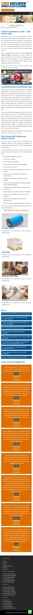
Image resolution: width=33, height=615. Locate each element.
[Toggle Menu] (31, 13)
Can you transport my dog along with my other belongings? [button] (14, 352)
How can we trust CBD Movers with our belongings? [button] (16, 314)
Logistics (5, 567)
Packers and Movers (7, 565)
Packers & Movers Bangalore (9, 574)
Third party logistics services (9, 608)
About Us (5, 562)
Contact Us (5, 569)
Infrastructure (6, 600)
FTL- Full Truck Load (7, 601)
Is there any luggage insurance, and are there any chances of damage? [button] (15, 323)
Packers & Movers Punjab (8, 587)
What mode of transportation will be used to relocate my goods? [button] (16, 337)
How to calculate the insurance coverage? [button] (13, 328)
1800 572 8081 (13, 65)
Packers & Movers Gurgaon (9, 580)
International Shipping (8, 606)
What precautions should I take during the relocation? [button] (13, 332)
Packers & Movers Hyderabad (9, 575)
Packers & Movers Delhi (8, 578)
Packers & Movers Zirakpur (9, 590)
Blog (4, 564)
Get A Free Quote (8, 10)
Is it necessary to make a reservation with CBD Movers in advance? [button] (14, 318)
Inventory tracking (7, 603)
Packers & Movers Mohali (8, 588)
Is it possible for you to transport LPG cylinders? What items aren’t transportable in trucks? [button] (15, 342)
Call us (3, 206)
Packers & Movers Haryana (9, 595)
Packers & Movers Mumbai (9, 577)
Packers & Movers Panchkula (9, 593)
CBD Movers (4, 141)
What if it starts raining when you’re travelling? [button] (14, 357)
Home (4, 561)
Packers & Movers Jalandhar (9, 591)
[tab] (16, 313)
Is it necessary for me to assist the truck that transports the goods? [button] (14, 347)
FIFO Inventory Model (7, 604)
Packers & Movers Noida (8, 582)
